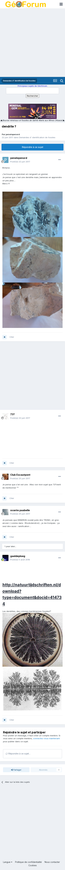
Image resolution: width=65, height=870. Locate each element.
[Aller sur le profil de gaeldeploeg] (5, 558)
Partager (17, 770)
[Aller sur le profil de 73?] (5, 416)
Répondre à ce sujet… (19, 753)
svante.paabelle (20, 510)
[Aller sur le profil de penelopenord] (5, 160)
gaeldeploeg (17, 556)
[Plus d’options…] (60, 160)
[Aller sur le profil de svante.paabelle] (5, 512)
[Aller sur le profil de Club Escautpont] (5, 477)
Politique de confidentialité (28, 862)
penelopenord (13, 134)
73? (12, 414)
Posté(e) (20, 161)
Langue (7, 862)
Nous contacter (52, 862)
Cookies (32, 865)
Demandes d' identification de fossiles (37, 137)
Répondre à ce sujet (32, 147)
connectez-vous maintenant (46, 738)
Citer (12, 337)
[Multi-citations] (4, 337)
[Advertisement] (32, 42)
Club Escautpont (20, 474)
